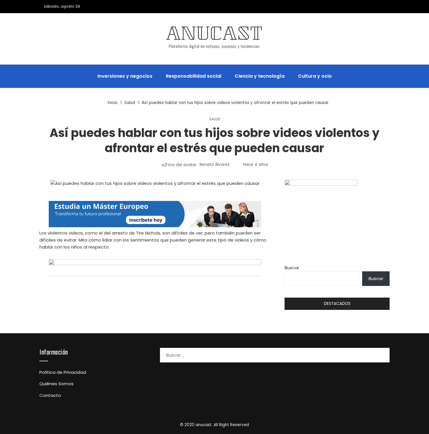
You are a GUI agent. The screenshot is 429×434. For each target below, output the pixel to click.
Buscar (292, 268)
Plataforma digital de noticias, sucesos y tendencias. (214, 46)
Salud (214, 119)
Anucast (214, 35)
